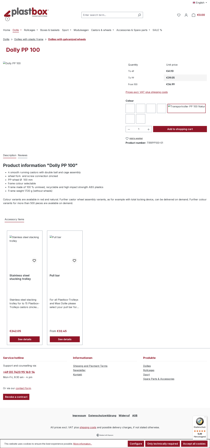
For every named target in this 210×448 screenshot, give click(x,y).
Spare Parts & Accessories (158, 378)
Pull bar (55, 275)
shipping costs (88, 427)
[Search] (139, 15)
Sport (146, 374)
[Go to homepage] (26, 14)
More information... (82, 443)
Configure (136, 443)
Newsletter (79, 370)
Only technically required (162, 443)
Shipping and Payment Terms (90, 365)
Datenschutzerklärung (102, 415)
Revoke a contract (16, 396)
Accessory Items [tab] (14, 219)
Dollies (147, 365)
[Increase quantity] (148, 129)
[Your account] (186, 15)
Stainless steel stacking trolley (20, 277)
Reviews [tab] (22, 155)
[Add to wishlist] (34, 260)
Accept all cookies (194, 443)
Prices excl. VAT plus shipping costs (147, 92)
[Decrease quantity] (129, 129)
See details (24, 339)
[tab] (9, 155)
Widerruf (124, 415)
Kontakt (77, 374)
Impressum (79, 415)
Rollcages (148, 370)
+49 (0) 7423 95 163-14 (19, 372)
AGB (134, 415)
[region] (61, 94)
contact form (23, 388)
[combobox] (108, 15)
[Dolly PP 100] (61, 94)
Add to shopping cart (180, 129)
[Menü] (205, 418)
